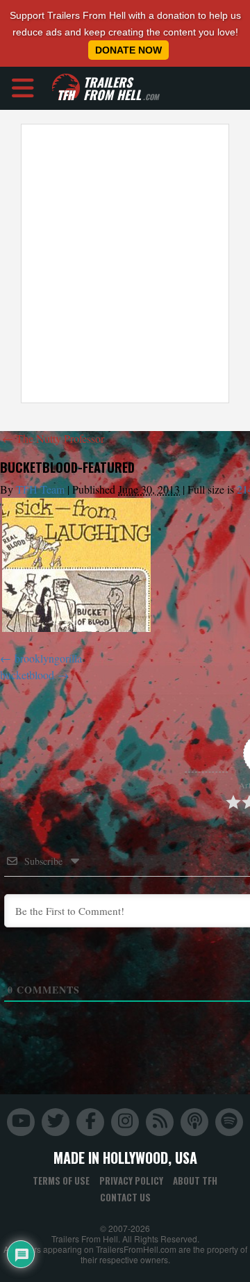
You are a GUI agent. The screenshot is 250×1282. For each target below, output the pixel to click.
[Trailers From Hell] (66, 88)
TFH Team (40, 489)
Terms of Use (61, 1180)
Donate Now (128, 50)
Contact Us (125, 1197)
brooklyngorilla (48, 658)
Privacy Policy (131, 1180)
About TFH (195, 1180)
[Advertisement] (125, 263)
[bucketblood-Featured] (76, 565)
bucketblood (27, 674)
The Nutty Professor (53, 438)
